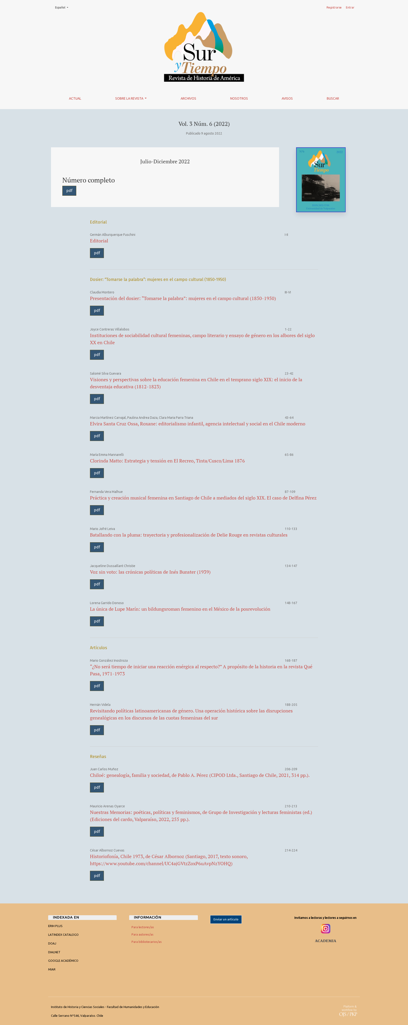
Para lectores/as (143, 927)
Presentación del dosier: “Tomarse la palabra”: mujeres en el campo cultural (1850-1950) (183, 298)
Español (63, 7)
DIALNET (54, 952)
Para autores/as (142, 934)
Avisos (287, 98)
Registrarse (334, 7)
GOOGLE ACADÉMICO (63, 960)
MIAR (51, 969)
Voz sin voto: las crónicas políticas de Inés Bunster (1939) (150, 572)
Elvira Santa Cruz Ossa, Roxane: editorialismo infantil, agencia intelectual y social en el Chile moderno (197, 423)
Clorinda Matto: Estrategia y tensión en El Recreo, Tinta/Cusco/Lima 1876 (167, 460)
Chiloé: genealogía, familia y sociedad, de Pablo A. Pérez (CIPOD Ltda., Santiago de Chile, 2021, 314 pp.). (200, 775)
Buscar (333, 98)
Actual (75, 98)
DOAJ (52, 943)
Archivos (188, 98)
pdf (69, 190)
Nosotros (239, 98)
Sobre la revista (129, 98)
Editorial (99, 240)
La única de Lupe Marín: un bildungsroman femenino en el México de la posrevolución (180, 609)
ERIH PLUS (55, 926)
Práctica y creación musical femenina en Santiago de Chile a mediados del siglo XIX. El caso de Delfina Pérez (203, 498)
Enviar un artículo (225, 919)
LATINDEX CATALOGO (63, 934)
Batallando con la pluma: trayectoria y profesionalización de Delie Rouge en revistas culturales (189, 535)
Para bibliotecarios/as (147, 941)
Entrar (350, 7)
